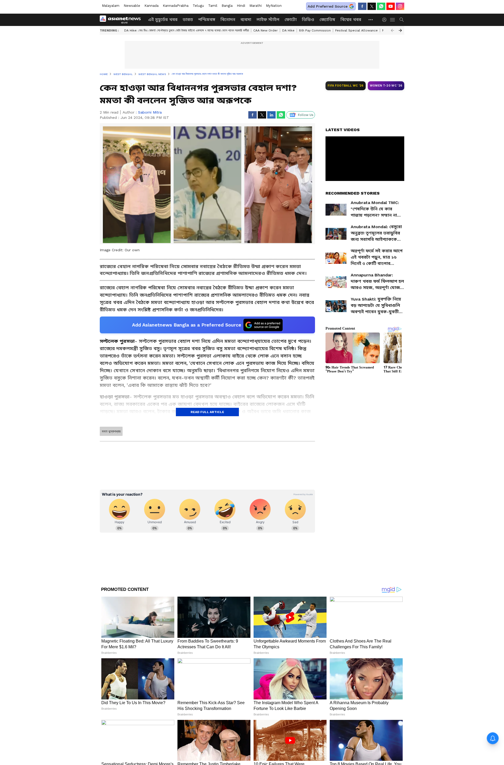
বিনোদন (227, 19)
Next (400, 30)
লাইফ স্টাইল (267, 19)
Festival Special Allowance (356, 30)
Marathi (255, 6)
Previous (392, 30)
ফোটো (291, 19)
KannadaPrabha (175, 6)
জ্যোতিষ (327, 19)
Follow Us (305, 115)
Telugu (198, 6)
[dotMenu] (371, 19)
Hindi (241, 6)
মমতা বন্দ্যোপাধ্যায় (111, 431)
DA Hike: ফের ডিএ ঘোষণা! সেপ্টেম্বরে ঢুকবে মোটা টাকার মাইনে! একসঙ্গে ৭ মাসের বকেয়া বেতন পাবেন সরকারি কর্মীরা (186, 30)
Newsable (132, 6)
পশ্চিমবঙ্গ (206, 19)
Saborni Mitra (150, 112)
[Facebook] (362, 6)
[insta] (400, 6)
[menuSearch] (402, 20)
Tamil (212, 6)
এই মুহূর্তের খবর (162, 19)
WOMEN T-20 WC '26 (386, 85)
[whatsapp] (381, 6)
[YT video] (390, 6)
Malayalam (110, 6)
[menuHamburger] (392, 19)
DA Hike (288, 30)
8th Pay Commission (315, 30)
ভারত (188, 19)
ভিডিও (308, 19)
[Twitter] (372, 6)
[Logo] (122, 20)
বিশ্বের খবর (350, 19)
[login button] (385, 19)
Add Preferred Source (328, 6)
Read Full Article (207, 412)
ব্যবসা (245, 19)
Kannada (151, 6)
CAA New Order (265, 30)
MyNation (274, 6)
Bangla (227, 6)
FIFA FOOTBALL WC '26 (346, 85)
